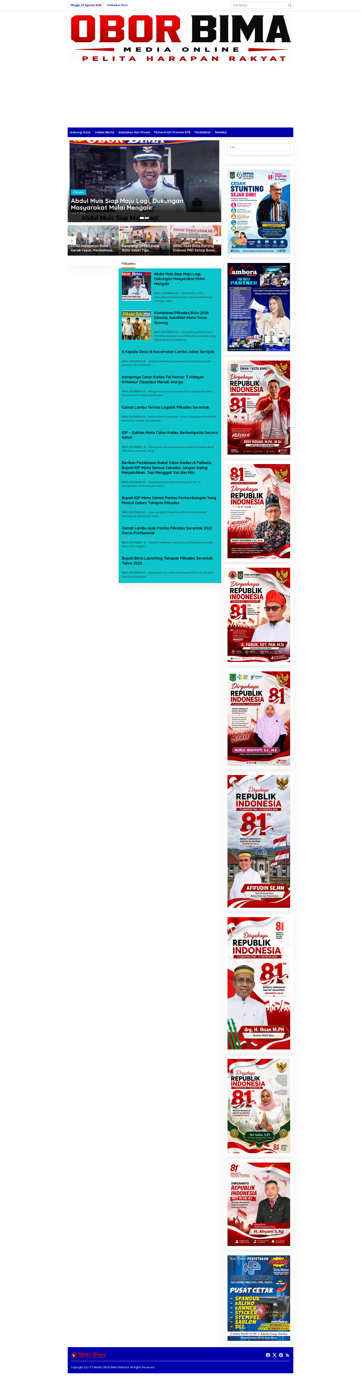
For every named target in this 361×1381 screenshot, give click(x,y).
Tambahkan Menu (117, 5)
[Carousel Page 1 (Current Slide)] (142, 218)
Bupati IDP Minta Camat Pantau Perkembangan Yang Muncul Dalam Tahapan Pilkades (169, 500)
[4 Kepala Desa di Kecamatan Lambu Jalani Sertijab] (153, 365)
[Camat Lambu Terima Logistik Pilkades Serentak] (162, 420)
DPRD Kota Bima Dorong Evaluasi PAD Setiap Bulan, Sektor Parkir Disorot (194, 248)
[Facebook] (268, 1355)
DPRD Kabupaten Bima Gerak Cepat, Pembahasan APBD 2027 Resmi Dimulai (92, 248)
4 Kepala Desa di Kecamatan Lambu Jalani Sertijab (168, 351)
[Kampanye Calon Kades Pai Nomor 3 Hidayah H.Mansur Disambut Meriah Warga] (164, 395)
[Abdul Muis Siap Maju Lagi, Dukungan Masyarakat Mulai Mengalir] (173, 301)
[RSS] (287, 1355)
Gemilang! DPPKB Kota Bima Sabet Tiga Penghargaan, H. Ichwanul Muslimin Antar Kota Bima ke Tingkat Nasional (143, 248)
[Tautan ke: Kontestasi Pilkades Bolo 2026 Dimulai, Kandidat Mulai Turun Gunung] (136, 325)
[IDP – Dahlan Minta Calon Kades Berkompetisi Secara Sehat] (155, 451)
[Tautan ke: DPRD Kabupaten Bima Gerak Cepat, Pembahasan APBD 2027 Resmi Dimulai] (93, 240)
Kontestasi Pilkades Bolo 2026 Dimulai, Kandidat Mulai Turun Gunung (181, 317)
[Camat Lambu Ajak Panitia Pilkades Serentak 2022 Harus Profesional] (146, 546)
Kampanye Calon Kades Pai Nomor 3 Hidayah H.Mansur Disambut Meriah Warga (163, 379)
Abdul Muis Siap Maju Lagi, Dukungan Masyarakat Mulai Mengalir (127, 204)
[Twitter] (274, 1355)
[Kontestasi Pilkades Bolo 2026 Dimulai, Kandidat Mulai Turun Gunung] (188, 340)
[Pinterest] (281, 1355)
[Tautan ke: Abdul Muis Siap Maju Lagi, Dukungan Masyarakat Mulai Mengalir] (144, 181)
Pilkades (78, 192)
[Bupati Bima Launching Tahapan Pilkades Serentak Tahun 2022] (147, 576)
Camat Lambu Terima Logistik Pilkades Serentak (165, 407)
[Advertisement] (180, 96)
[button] (289, 5)
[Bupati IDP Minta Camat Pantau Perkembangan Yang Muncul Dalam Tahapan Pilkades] (160, 516)
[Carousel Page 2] (147, 218)
